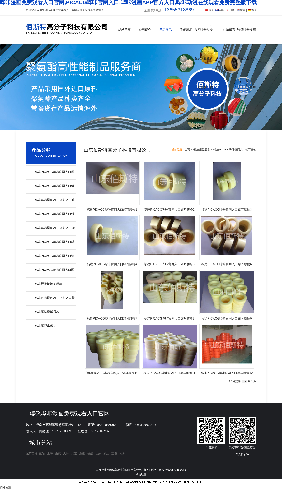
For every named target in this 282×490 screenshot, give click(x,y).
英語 (221, 10)
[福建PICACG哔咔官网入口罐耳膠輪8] (169, 292)
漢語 (210, 10)
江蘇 (98, 453)
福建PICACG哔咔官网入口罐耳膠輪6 (226, 264)
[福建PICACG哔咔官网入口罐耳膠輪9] (226, 292)
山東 (58, 453)
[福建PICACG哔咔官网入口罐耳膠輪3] (226, 183)
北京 (74, 453)
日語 (232, 10)
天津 (66, 453)
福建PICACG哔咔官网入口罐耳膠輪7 (112, 318)
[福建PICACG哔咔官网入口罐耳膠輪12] (226, 346)
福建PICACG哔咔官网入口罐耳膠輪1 (112, 209)
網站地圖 (141, 474)
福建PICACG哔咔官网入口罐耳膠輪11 (169, 373)
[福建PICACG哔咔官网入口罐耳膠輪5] (169, 237)
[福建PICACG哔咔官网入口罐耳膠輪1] (112, 183)
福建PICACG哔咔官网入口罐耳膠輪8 (169, 318)
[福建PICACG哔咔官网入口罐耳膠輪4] (112, 237)
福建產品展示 (202, 149)
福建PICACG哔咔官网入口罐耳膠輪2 (169, 209)
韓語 (242, 10)
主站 (41, 453)
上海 (50, 453)
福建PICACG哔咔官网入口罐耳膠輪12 (227, 373)
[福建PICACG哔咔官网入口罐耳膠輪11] (169, 346)
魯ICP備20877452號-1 (172, 469)
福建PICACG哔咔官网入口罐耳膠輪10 (112, 373)
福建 (90, 453)
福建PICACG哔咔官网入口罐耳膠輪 (235, 149)
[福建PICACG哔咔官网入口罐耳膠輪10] (112, 346)
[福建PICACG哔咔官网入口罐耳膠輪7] (112, 292)
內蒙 (122, 453)
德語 (253, 10)
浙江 (106, 453)
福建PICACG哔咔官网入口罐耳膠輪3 (226, 209)
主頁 (187, 149)
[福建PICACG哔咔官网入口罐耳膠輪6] (226, 237)
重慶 (114, 453)
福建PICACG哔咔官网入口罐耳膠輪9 (226, 318)
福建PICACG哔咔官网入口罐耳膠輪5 (169, 264)
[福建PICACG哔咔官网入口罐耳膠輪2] (169, 183)
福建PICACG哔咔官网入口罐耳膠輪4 (112, 264)
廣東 (82, 453)
